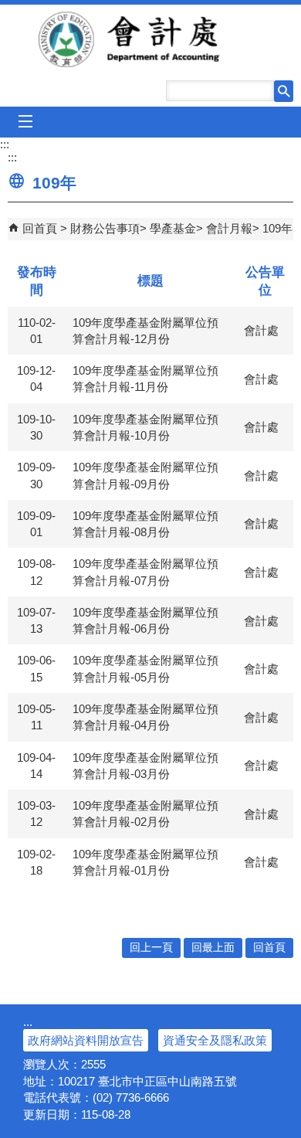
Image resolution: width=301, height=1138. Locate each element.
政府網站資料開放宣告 (86, 1040)
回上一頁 (151, 947)
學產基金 (173, 228)
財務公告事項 (105, 228)
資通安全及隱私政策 (215, 1040)
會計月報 (229, 228)
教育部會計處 (150, 39)
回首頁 (39, 228)
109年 (277, 228)
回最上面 (213, 947)
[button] (283, 91)
